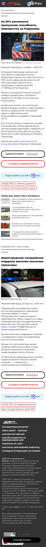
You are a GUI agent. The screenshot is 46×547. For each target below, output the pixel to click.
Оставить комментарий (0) (23, 164)
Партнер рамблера (24, 534)
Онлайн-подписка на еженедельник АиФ (14, 439)
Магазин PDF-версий (13, 434)
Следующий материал (22, 540)
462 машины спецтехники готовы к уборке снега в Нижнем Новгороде (26, 225)
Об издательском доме (15, 427)
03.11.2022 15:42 (7, 10)
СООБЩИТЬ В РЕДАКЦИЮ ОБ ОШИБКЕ (21, 451)
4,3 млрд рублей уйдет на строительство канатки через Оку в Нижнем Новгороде (26, 209)
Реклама (22, 431)
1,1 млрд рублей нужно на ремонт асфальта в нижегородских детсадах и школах (27, 234)
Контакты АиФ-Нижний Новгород (21, 447)
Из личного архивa (32, 63)
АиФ (25, 299)
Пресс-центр (9, 431)
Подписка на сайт (12, 444)
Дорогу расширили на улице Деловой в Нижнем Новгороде (27, 217)
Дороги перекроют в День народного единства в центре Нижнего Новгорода (27, 201)
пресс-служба (8, 327)
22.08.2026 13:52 (8, 247)
